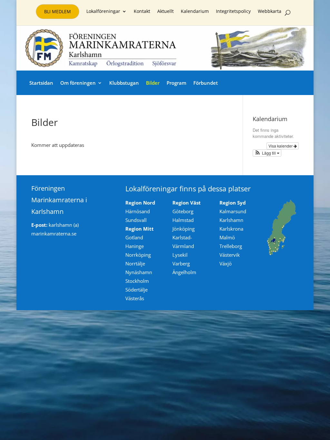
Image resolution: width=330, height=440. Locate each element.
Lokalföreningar (103, 11)
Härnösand (137, 211)
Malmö (227, 237)
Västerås (134, 298)
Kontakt (142, 11)
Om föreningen (78, 83)
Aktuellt (165, 11)
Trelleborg (230, 246)
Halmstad (183, 220)
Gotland (134, 237)
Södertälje (136, 289)
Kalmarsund (232, 211)
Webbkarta (269, 11)
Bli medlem (57, 11)
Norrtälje (135, 263)
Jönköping (183, 228)
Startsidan (41, 83)
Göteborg (182, 211)
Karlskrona (231, 228)
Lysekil (180, 255)
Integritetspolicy (233, 11)
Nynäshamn (138, 272)
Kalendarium (195, 11)
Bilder (153, 83)
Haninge (134, 246)
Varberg (181, 263)
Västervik (229, 255)
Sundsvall (136, 220)
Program (176, 83)
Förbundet (205, 83)
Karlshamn (231, 220)
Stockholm (137, 281)
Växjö (225, 263)
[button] (267, 153)
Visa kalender (281, 145)
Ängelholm (184, 272)
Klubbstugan (124, 83)
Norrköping (138, 255)
